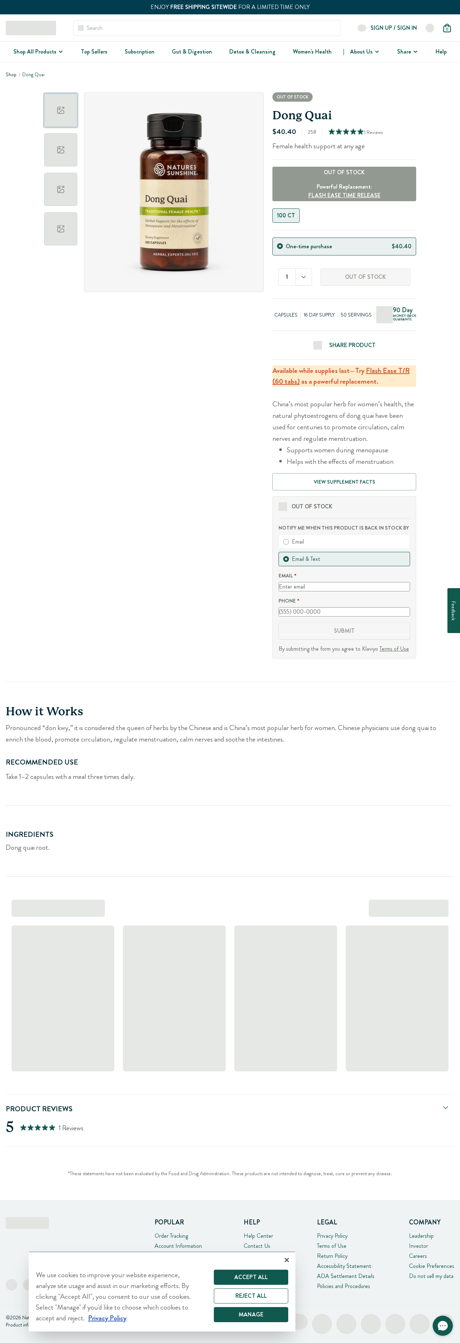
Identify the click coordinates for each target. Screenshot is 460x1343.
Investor (418, 1246)
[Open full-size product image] (174, 192)
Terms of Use (394, 649)
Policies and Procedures (343, 1286)
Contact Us (257, 1246)
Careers (418, 1256)
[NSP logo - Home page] (31, 28)
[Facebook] (11, 1285)
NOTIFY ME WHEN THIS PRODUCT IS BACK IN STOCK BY (344, 527)
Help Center (258, 1236)
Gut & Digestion (192, 51)
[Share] (414, 52)
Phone (287, 600)
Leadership (421, 1236)
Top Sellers (94, 51)
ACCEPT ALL (251, 1277)
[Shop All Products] (60, 52)
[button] (443, 1326)
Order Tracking (171, 1236)
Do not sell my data (431, 1276)
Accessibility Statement (344, 1266)
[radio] (280, 246)
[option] (60, 110)
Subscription (140, 51)
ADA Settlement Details (345, 1276)
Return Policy (332, 1256)
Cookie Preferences (431, 1266)
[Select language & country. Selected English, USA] (430, 28)
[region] (162, 1291)
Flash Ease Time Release (344, 195)
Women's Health (312, 51)
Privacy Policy (332, 1236)
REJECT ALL (251, 1296)
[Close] (287, 1260)
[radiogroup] (344, 215)
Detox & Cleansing (252, 51)
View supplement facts (344, 481)
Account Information (178, 1246)
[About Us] (376, 52)
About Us (361, 51)
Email (286, 575)
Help (441, 51)
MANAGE (251, 1314)
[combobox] (303, 277)
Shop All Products (34, 51)
